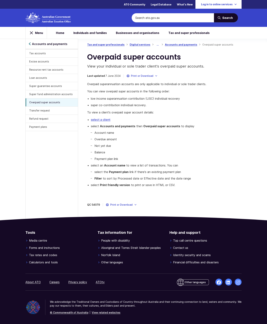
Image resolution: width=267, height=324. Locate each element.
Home (60, 33)
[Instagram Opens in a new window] (238, 282)
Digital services (140, 44)
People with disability (115, 240)
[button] (142, 76)
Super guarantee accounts (45, 85)
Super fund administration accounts (51, 94)
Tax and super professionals (189, 33)
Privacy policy (77, 282)
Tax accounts (37, 53)
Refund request (38, 118)
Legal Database (161, 4)
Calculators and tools (43, 262)
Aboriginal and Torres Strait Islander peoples (131, 248)
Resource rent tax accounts (46, 69)
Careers (54, 282)
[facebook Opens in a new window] (218, 282)
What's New (185, 4)
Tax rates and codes (43, 255)
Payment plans (38, 126)
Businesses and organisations (137, 33)
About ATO (33, 282)
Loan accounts (38, 77)
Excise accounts (39, 61)
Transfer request (39, 110)
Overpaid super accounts (44, 102)
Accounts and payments (181, 44)
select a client (100, 119)
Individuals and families (90, 33)
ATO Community (134, 4)
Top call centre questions (190, 240)
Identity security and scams (192, 255)
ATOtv (100, 282)
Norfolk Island (110, 255)
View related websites (106, 312)
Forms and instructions (44, 248)
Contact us (180, 248)
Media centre (38, 240)
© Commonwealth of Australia (69, 312)
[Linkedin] (228, 282)
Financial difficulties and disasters (196, 262)
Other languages (112, 262)
